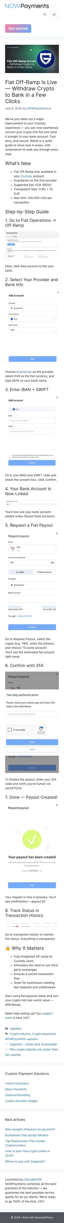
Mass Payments (16, 1089)
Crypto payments (44, 1034)
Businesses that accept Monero (26, 1135)
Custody (26, 176)
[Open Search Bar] (44, 14)
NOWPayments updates (21, 1039)
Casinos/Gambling (17, 1095)
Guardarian (24, 372)
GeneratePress (44, 1217)
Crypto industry (20, 1034)
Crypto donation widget (21, 1101)
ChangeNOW (32, 1179)
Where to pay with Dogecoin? (25, 1161)
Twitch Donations (17, 1083)
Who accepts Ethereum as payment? (30, 1129)
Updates (16, 1028)
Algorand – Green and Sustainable (33, 1044)
